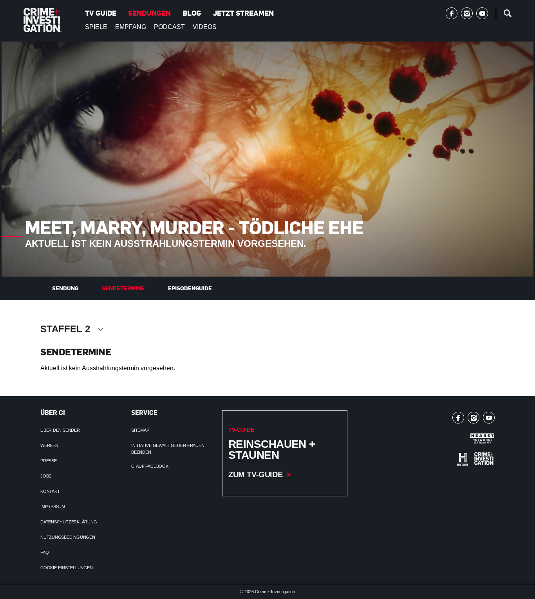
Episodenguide (190, 288)
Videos (205, 27)
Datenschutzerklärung (68, 521)
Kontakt (50, 491)
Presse (48, 460)
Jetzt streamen (243, 13)
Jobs (45, 476)
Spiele (96, 27)
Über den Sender (60, 430)
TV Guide (100, 13)
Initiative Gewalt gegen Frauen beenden (167, 448)
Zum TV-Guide (255, 474)
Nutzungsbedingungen (67, 537)
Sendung (65, 288)
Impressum (52, 506)
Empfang (130, 27)
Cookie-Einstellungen (66, 567)
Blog (192, 13)
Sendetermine (123, 288)
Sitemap (140, 430)
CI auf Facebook (149, 466)
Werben (49, 445)
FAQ (44, 552)
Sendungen (149, 13)
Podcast (169, 27)
